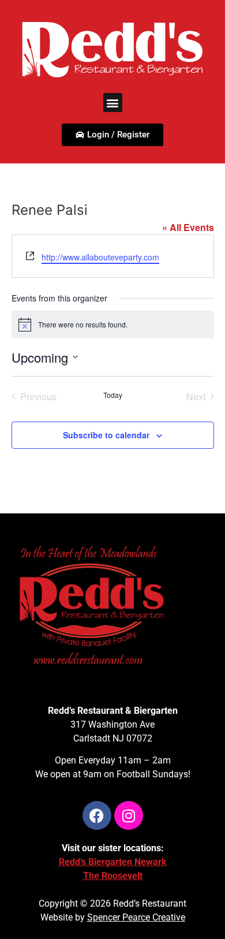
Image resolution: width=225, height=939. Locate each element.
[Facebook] (96, 815)
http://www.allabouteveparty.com (100, 257)
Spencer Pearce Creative (136, 917)
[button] (112, 102)
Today (112, 395)
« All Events (188, 227)
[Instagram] (128, 815)
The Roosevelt (112, 875)
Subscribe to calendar (106, 435)
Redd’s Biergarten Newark (113, 861)
